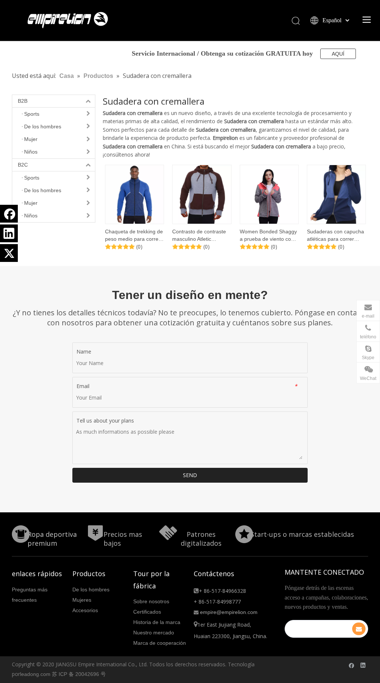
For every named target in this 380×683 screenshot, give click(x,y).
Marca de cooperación (159, 643)
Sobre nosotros (151, 601)
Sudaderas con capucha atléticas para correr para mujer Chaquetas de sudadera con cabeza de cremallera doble (336, 236)
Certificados (147, 612)
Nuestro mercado (153, 633)
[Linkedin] (9, 233)
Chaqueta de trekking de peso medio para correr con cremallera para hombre (134, 236)
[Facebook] (9, 214)
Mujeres (81, 600)
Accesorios (85, 610)
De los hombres (90, 589)
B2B (22, 101)
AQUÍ (338, 54)
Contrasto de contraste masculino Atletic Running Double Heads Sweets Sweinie (199, 236)
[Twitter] (9, 253)
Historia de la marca (156, 622)
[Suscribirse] (359, 629)
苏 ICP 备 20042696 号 (79, 674)
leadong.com (35, 674)
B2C (23, 165)
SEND (190, 475)
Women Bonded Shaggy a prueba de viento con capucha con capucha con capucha (268, 236)
